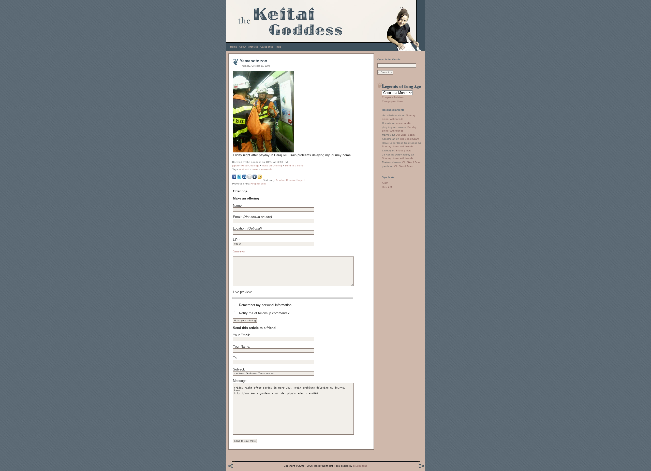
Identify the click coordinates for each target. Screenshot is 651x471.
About (242, 46)
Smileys (239, 251)
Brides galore (403, 150)
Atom (385, 182)
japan (235, 165)
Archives (253, 46)
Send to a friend (294, 165)
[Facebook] (234, 177)
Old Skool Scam (405, 134)
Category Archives (392, 101)
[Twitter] (239, 177)
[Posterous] (260, 177)
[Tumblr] (255, 177)
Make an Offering (272, 165)
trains (255, 169)
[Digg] (244, 177)
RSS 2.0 (387, 186)
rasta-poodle (403, 123)
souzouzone (360, 465)
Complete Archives (393, 97)
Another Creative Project (290, 180)
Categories (266, 46)
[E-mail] (249, 177)
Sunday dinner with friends (397, 146)
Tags (278, 46)
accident (244, 169)
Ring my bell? (258, 183)
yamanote (266, 169)
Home (233, 46)
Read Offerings (250, 165)
